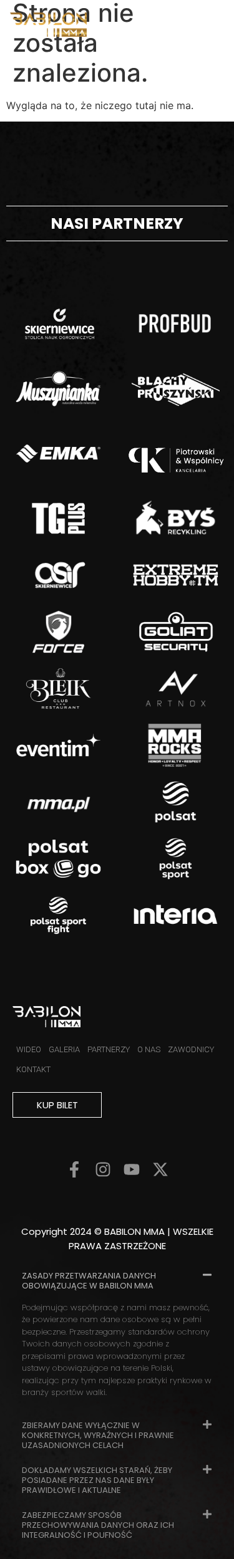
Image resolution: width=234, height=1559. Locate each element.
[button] (117, 1279)
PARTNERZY (108, 1049)
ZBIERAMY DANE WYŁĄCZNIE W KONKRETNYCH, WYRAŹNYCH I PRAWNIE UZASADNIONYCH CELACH (98, 1435)
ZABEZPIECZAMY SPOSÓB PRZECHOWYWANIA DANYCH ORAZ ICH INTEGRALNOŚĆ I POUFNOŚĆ (98, 1525)
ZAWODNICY (191, 1049)
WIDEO (28, 1049)
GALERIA (64, 1049)
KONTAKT (33, 1069)
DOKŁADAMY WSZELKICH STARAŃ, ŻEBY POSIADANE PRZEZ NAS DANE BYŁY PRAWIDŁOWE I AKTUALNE (97, 1480)
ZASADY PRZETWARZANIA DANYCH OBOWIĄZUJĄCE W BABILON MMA (89, 1281)
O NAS (148, 1049)
